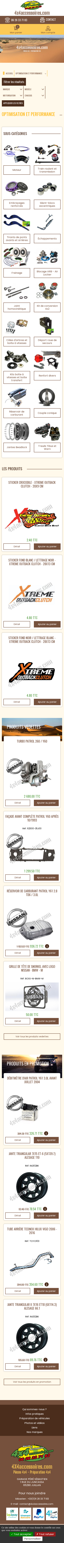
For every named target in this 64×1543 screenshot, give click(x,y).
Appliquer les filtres (13, 103)
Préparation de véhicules (34, 1418)
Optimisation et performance (29, 73)
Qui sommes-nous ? (34, 1409)
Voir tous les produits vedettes (32, 1036)
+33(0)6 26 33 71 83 (38, 1498)
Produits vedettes (24, 727)
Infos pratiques (34, 1414)
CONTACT (51, 20)
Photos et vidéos (34, 1423)
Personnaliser (32, 1539)
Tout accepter (22, 1534)
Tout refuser (46, 1534)
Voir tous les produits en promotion (32, 1381)
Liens (34, 1427)
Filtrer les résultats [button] (14, 82)
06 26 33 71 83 (19, 20)
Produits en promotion (28, 1063)
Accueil (9, 73)
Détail (17, 546)
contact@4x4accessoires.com (36, 1503)
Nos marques (35, 1432)
